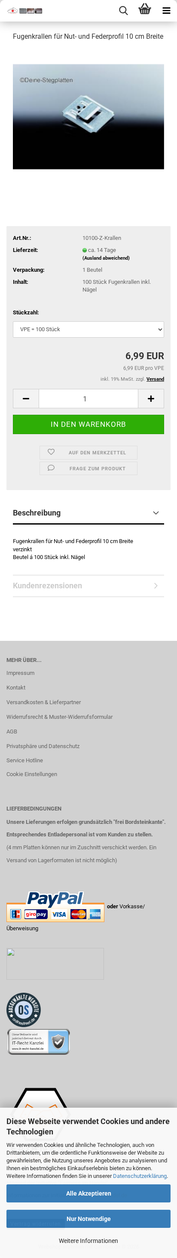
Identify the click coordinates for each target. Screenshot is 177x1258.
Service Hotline (24, 760)
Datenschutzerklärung (140, 1176)
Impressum (20, 673)
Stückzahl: (26, 312)
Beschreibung (37, 512)
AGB (11, 731)
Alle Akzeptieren (88, 1193)
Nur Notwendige (89, 1218)
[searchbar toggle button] (123, 11)
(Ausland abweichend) (106, 258)
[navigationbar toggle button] (166, 11)
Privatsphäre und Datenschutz (42, 746)
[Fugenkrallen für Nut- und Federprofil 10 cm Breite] (88, 113)
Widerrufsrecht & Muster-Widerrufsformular (59, 717)
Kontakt (15, 687)
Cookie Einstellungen (31, 774)
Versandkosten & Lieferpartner (43, 702)
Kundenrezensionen (47, 585)
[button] (26, 398)
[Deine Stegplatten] (21, 11)
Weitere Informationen (88, 1240)
